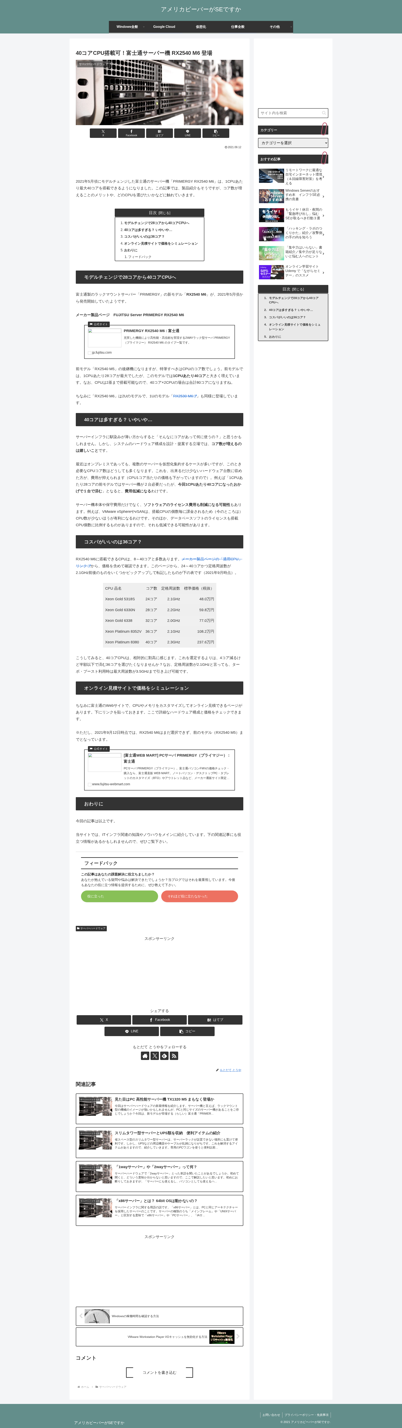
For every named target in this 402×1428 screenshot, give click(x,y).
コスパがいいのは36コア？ (144, 236)
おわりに (131, 250)
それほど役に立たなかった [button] (188, 896)
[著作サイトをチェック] (145, 1056)
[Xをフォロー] (155, 1056)
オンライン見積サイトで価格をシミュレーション (161, 243)
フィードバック (140, 257)
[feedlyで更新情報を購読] (164, 1056)
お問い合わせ (271, 1414)
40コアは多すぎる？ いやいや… (148, 230)
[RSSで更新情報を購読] (174, 1056)
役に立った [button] (95, 896)
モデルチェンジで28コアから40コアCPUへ (156, 223)
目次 (153, 212)
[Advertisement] (159, 161)
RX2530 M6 (183, 396)
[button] (215, 133)
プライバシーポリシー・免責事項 (307, 1414)
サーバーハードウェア (93, 928)
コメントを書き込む (160, 1372)
